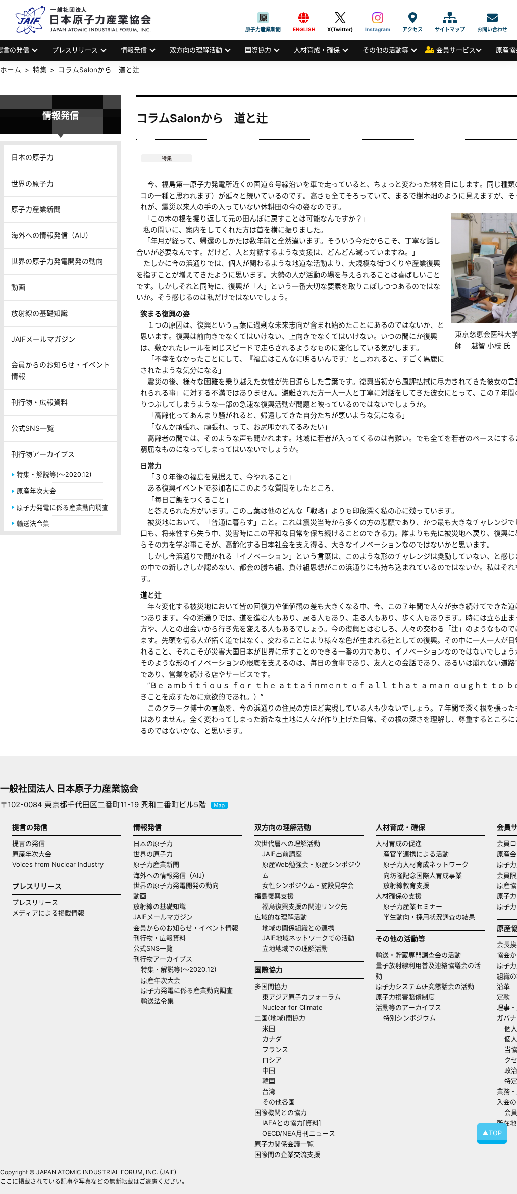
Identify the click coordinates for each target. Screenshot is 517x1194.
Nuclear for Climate (292, 1007)
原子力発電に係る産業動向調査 (63, 507)
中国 (268, 1070)
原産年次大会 (36, 491)
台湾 (268, 1091)
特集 (167, 158)
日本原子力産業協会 (88, 20)
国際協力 (258, 50)
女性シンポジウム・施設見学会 (308, 885)
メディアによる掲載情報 (48, 913)
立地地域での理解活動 (295, 948)
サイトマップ (450, 17)
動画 (18, 287)
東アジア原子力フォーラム (301, 997)
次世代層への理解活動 (287, 843)
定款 (503, 997)
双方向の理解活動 (196, 50)
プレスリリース (75, 50)
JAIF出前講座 (282, 854)
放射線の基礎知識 (39, 313)
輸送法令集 (33, 523)
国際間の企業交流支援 (287, 1154)
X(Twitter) (340, 17)
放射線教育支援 (406, 885)
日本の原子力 (32, 157)
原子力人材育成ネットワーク (426, 864)
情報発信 (134, 50)
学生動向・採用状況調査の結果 (432, 917)
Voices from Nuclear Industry (58, 864)
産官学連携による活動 (416, 854)
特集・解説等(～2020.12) (54, 474)
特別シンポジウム (409, 1018)
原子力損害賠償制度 (405, 997)
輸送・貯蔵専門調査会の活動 (418, 955)
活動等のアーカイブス (408, 1007)
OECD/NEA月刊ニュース (298, 1133)
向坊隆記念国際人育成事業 (422, 875)
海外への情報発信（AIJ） (51, 235)
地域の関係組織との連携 (298, 928)
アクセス (412, 17)
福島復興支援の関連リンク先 (304, 906)
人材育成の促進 (399, 843)
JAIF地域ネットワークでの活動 (308, 938)
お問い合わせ (492, 17)
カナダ (272, 1039)
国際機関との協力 (280, 1112)
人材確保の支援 (399, 896)
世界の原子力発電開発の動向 (57, 261)
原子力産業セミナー (412, 906)
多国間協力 (270, 986)
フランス (275, 1049)
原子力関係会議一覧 (284, 1143)
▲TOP (492, 1133)
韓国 (268, 1081)
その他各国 (278, 1102)
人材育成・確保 (317, 50)
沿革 (503, 986)
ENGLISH (304, 17)
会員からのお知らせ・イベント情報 (60, 370)
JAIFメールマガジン (43, 339)
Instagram (377, 17)
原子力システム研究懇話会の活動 (425, 986)
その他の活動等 (385, 50)
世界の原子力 (32, 183)
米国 (268, 1028)
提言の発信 (28, 843)
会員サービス (456, 50)
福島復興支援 (274, 896)
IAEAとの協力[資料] (291, 1123)
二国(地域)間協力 (279, 1018)
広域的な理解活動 (280, 917)
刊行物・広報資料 (39, 402)
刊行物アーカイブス (43, 454)
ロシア (272, 1060)
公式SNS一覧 (32, 428)
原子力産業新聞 (263, 17)
